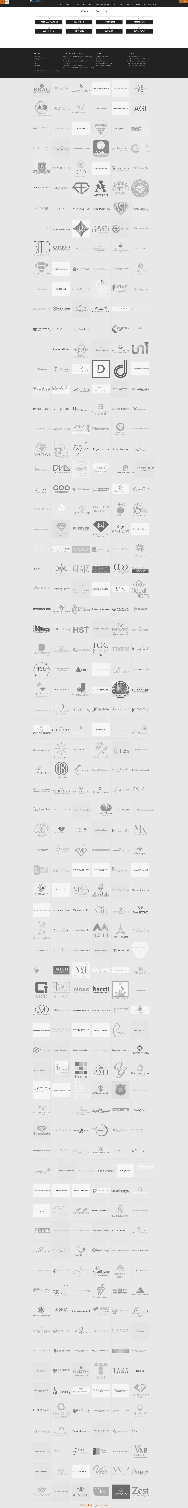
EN (2, 2)
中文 (6, 2)
